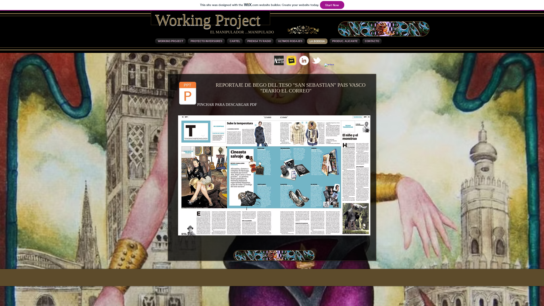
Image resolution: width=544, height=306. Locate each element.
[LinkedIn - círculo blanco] (304, 60)
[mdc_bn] (279, 60)
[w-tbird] (316, 60)
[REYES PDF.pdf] (187, 94)
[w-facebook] (329, 68)
